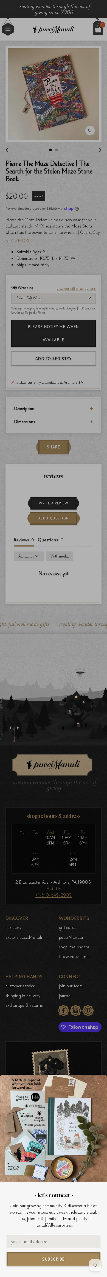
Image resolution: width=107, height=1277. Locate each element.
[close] (98, 1083)
